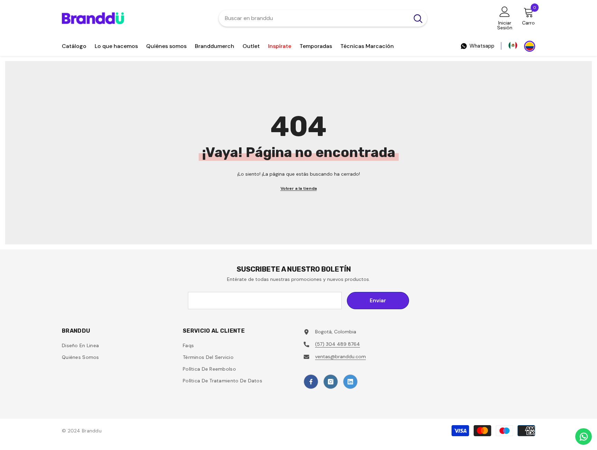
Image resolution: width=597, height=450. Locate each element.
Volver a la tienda (299, 188)
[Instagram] (330, 381)
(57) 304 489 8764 (337, 344)
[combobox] (314, 18)
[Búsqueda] (323, 18)
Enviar (378, 300)
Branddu (92, 431)
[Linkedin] (350, 381)
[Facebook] (311, 381)
